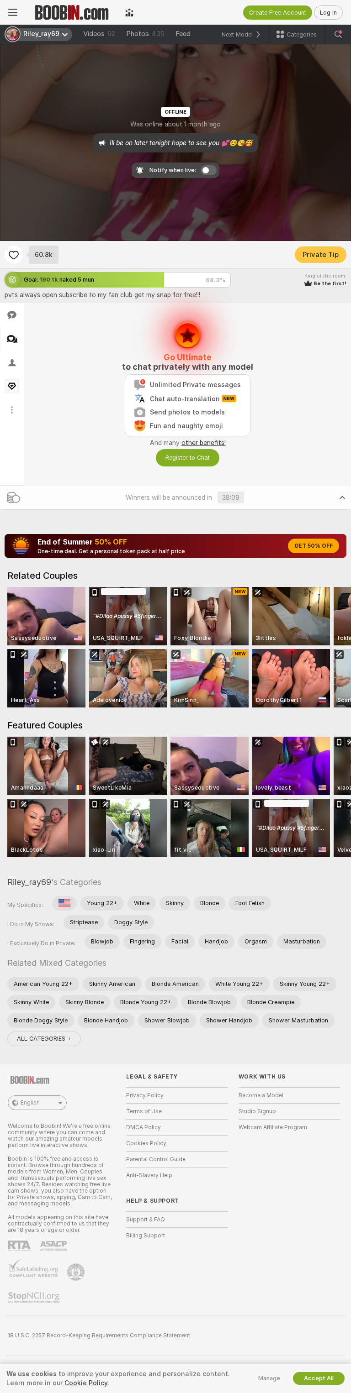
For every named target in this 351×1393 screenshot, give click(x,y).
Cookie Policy (85, 1383)
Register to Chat (187, 457)
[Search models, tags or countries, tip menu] (338, 34)
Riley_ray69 (29, 882)
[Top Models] (129, 12)
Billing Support (145, 1235)
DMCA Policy (143, 1127)
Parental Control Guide (156, 1159)
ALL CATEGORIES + (44, 1038)
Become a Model (261, 1095)
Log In (328, 12)
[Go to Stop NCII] (35, 1297)
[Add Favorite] (14, 255)
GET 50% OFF (313, 546)
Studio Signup (257, 1111)
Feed (183, 34)
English (30, 1103)
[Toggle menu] (13, 12)
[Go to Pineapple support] (76, 1272)
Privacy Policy (145, 1095)
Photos (145, 34)
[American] (64, 903)
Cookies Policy (146, 1143)
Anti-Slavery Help (149, 1175)
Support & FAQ (145, 1219)
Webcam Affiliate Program (273, 1127)
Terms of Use (144, 1111)
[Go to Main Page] (71, 12)
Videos (99, 34)
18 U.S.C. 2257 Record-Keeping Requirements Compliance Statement (99, 1335)
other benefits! (203, 442)
